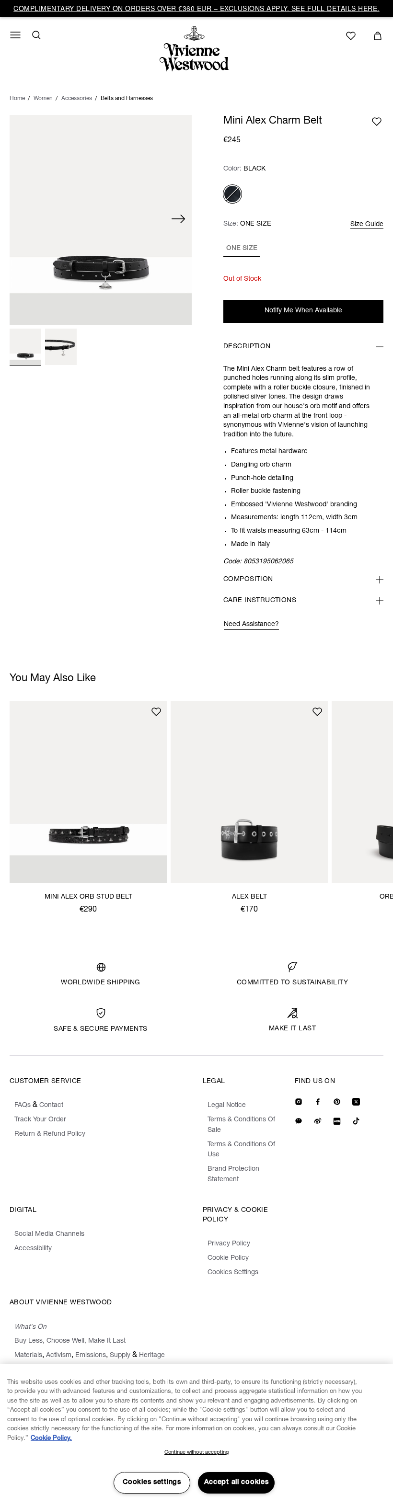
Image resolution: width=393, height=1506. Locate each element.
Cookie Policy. (51, 1439)
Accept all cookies (236, 1482)
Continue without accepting (196, 1452)
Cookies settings (152, 1482)
